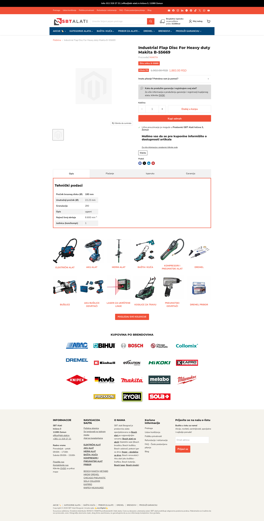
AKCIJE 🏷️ (58, 31)
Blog (149, 10)
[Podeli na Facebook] (140, 163)
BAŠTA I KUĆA (105, 31)
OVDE (162, 95)
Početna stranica (91, 428)
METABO (104, 471)
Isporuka (150, 173)
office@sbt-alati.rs (61, 435)
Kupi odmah (175, 118)
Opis (71, 173)
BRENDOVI (164, 31)
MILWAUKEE (97, 487)
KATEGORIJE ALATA (81, 31)
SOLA (86, 481)
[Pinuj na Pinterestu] (153, 163)
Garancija (190, 173)
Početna (57, 40)
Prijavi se (183, 449)
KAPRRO (88, 484)
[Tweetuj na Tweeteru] (144, 163)
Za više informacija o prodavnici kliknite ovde (160, 147)
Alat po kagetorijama (93, 438)
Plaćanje (110, 173)
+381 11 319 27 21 (62, 438)
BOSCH (87, 471)
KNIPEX (87, 487)
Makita (143, 153)
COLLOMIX (95, 481)
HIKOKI (87, 474)
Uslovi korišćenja (69, 10)
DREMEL (148, 31)
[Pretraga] (150, 21)
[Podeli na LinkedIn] (148, 163)
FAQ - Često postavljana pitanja (132, 10)
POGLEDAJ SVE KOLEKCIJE (132, 316)
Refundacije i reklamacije (107, 10)
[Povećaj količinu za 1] (162, 109)
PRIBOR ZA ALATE (128, 31)
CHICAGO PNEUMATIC (95, 477)
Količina (141, 103)
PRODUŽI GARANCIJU (188, 31)
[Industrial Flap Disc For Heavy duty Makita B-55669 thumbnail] (58, 134)
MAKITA (153, 57)
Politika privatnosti (86, 10)
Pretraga (56, 10)
